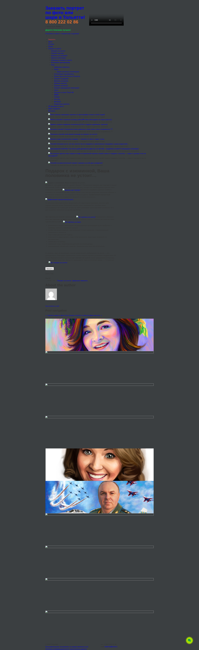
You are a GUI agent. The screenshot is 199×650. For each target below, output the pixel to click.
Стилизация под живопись (64, 74)
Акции (50, 46)
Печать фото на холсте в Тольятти (67, 76)
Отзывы (51, 44)
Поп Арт (57, 99)
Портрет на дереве (61, 78)
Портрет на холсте (58, 51)
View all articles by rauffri (52, 306)
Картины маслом (60, 83)
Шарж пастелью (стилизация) (68, 71)
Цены (50, 41)
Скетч (56, 90)
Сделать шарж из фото (55, 315)
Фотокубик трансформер (60, 62)
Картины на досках (61, 81)
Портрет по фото (54, 48)
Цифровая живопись (62, 67)
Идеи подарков (54, 108)
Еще (52, 64)
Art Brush (57, 101)
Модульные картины (61, 104)
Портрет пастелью (61, 85)
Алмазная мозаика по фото (61, 60)
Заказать (49, 268)
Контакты (51, 111)
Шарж (56, 69)
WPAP (56, 94)
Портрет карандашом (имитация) (66, 88)
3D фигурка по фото (56, 106)
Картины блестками (58, 58)
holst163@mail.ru (111, 646)
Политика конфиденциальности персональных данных (66, 649)
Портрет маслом (57, 53)
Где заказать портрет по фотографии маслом (83, 315)
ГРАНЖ (57, 97)
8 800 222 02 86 (61, 21)
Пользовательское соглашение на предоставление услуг (66, 646)
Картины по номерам (59, 55)
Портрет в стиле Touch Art (64, 92)
